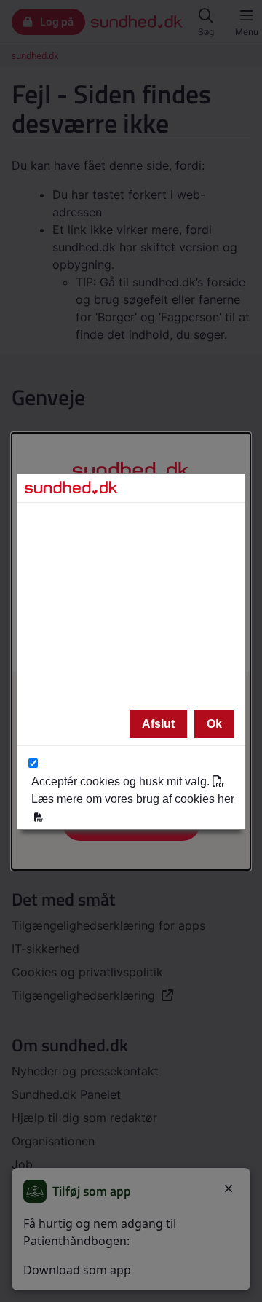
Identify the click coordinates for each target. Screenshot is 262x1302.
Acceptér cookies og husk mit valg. (132, 790)
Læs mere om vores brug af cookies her (132, 799)
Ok (214, 724)
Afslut (158, 724)
